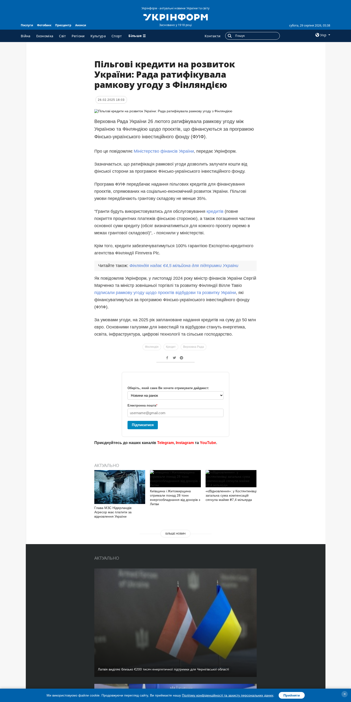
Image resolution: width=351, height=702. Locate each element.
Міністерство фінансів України (164, 151)
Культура (98, 36)
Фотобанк (44, 25)
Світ (62, 36)
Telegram (165, 443)
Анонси (80, 25)
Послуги (27, 25)
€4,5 (183, 265)
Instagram (185, 443)
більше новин (175, 533)
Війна (26, 36)
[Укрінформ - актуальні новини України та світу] (175, 16)
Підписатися (143, 425)
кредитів (216, 211)
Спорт (117, 36)
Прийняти (291, 695)
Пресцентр (63, 25)
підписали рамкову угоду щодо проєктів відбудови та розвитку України (165, 292)
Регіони (78, 36)
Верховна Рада (193, 346)
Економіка (44, 36)
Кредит (171, 346)
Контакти (212, 36)
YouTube (208, 443)
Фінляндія (152, 346)
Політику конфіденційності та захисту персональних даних (227, 695)
